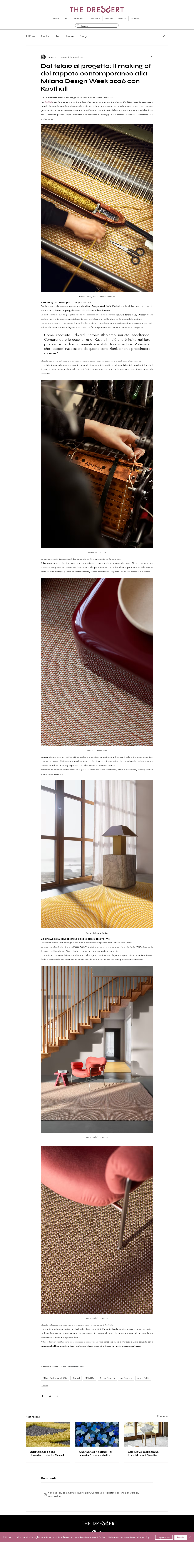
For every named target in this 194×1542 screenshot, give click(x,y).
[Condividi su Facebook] (42, 1396)
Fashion (45, 36)
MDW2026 (89, 1378)
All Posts (30, 36)
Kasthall (76, 1378)
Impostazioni (164, 1537)
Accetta (180, 1537)
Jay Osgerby (126, 1378)
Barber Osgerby (107, 1378)
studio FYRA (143, 1378)
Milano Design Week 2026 (55, 1378)
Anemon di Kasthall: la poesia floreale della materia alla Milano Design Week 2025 (95, 1453)
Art (57, 36)
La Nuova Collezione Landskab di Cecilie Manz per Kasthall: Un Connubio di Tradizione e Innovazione (145, 1453)
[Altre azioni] (151, 57)
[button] (164, 36)
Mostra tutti (162, 1416)
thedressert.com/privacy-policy (134, 1537)
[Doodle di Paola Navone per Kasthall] (48, 1434)
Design (83, 36)
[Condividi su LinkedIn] (49, 1396)
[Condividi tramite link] (57, 1396)
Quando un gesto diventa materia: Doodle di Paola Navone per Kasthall (48, 1453)
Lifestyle (69, 36)
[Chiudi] (190, 1537)
